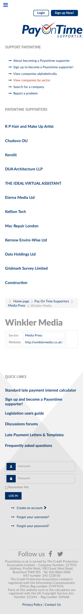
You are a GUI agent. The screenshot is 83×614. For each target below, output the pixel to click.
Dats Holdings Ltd (20, 254)
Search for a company (28, 87)
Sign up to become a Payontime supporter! (43, 67)
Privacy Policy (32, 604)
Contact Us (53, 604)
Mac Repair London (21, 226)
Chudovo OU (16, 141)
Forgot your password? (32, 526)
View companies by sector (31, 80)
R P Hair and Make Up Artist (29, 127)
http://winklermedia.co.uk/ (44, 342)
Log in (13, 496)
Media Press (33, 335)
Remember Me (18, 487)
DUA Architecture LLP (24, 169)
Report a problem (25, 93)
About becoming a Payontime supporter (41, 60)
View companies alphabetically (35, 73)
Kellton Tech (15, 212)
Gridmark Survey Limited (26, 268)
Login (41, 13)
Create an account (30, 508)
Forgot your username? (32, 517)
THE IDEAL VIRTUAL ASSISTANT (33, 183)
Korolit (11, 155)
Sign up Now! (64, 13)
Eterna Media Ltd (20, 198)
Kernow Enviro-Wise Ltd (26, 240)
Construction (16, 283)
